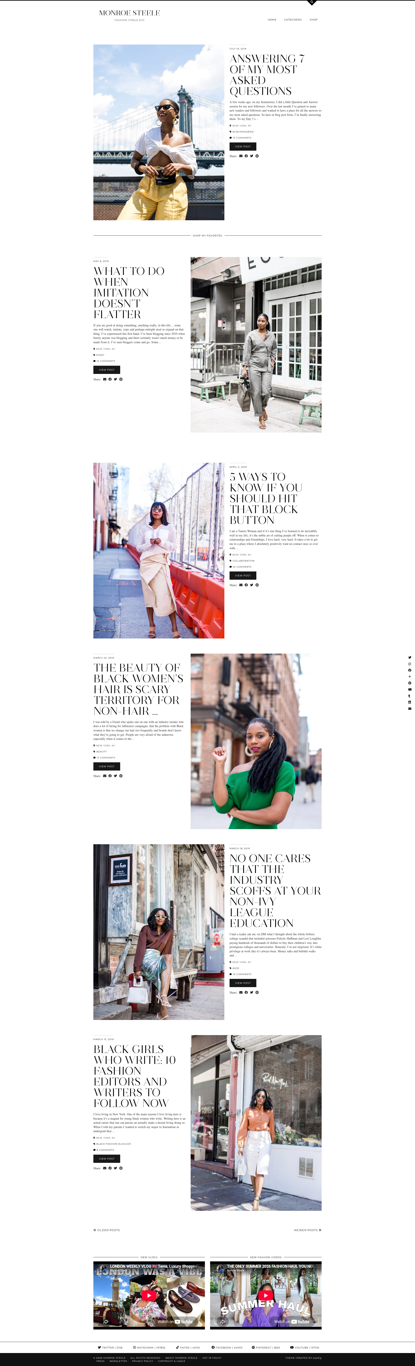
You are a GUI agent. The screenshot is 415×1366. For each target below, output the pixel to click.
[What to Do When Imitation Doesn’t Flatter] (256, 345)
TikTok (189, 1347)
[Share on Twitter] (251, 156)
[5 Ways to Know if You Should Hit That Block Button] (158, 550)
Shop (314, 19)
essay (100, 355)
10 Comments (242, 566)
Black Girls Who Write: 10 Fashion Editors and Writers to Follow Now (134, 1076)
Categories (293, 19)
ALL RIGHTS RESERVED (145, 1357)
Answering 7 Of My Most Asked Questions (267, 75)
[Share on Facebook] (246, 156)
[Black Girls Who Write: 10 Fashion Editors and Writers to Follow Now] (256, 1123)
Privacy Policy (142, 1361)
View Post (243, 146)
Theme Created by (304, 1357)
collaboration (244, 560)
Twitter (112, 1347)
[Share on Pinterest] (257, 156)
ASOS (236, 968)
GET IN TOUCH (212, 1357)
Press (100, 1361)
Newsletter (118, 1361)
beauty (101, 751)
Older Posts (108, 1230)
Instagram (150, 1347)
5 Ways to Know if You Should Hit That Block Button (266, 498)
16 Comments (105, 361)
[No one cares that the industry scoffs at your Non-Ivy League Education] (158, 932)
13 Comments (241, 137)
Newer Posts (306, 1230)
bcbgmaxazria (243, 131)
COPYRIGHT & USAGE (171, 1361)
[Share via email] (241, 156)
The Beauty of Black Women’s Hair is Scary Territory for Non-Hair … (138, 689)
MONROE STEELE (129, 13)
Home (272, 19)
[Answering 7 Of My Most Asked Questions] (158, 132)
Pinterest (267, 1347)
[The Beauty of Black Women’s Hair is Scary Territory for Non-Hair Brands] (256, 741)
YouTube (306, 1347)
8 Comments (105, 1150)
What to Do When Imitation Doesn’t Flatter (129, 293)
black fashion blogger (113, 1144)
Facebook (229, 1347)
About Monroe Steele (181, 1357)
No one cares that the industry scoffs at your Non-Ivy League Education (275, 891)
